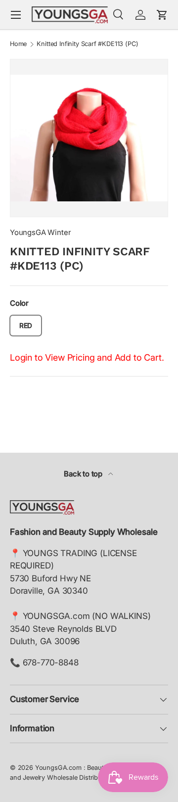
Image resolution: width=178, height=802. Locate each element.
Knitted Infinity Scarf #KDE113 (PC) (87, 44)
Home (18, 44)
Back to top (84, 474)
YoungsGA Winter (40, 232)
